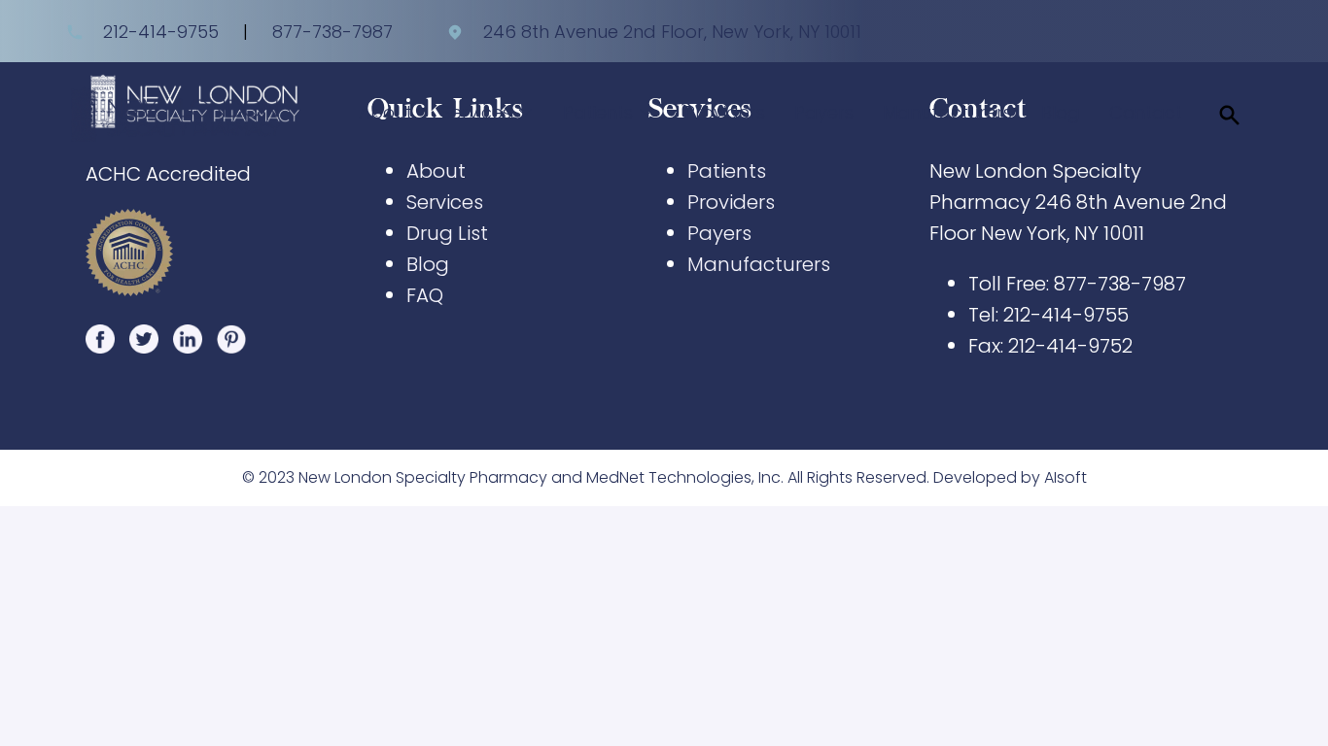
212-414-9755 (161, 31)
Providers (724, 112)
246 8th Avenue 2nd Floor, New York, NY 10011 (669, 31)
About (385, 112)
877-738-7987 (332, 31)
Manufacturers (947, 112)
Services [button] (478, 112)
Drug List (447, 233)
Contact (1145, 112)
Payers (824, 112)
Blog (1060, 112)
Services (444, 202)
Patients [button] (600, 112)
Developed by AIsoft (1010, 477)
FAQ (424, 295)
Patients (726, 171)
